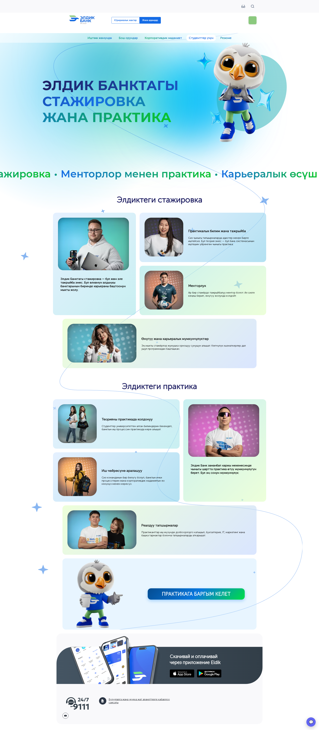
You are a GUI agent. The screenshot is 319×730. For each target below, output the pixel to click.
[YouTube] (65, 716)
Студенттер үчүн (201, 38)
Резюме (225, 38)
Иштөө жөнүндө (100, 38)
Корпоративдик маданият (163, 38)
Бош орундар (128, 38)
